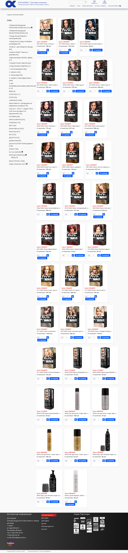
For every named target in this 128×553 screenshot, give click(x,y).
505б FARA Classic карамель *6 (72, 167)
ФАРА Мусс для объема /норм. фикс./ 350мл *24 (109, 454)
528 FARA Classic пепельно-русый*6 (73, 331)
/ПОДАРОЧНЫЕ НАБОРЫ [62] (20, 63)
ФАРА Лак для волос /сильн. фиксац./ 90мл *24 (80, 454)
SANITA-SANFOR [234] (17, 119)
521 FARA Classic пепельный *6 (47, 331)
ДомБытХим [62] (15, 141)
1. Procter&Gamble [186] (17, 69)
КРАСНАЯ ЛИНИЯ (18, 15)
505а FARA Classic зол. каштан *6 (48, 167)
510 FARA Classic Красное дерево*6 (100, 249)
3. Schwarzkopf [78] (15, 75)
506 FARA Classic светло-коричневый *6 (99, 167)
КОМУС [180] (13, 149)
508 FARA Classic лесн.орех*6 (102, 208)
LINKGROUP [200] (15, 100)
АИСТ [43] (12, 125)
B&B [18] (12, 91)
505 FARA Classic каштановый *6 (96, 126)
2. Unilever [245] (14, 72)
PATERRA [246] (14, 116)
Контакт (44, 529)
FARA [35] (14, 157)
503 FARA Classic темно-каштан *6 (100, 85)
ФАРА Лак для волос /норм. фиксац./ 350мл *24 (81, 413)
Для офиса (45, 521)
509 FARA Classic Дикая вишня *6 (48, 249)
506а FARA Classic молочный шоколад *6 (50, 208)
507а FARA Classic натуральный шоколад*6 (79, 208)
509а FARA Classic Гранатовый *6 (73, 249)
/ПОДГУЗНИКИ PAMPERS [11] (20, 66)
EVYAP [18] (13, 97)
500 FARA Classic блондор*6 (46, 44)
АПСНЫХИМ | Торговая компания (32, 2)
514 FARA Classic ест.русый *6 (72, 290)
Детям (43, 523)
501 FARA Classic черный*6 (68, 44)
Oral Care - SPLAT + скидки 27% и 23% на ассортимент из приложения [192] (21, 111)
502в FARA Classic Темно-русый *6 (74, 85)
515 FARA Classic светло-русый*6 (96, 290)
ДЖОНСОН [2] (14, 137)
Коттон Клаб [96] (15, 152)
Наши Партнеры (87, 6)
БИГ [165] (12, 134)
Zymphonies (47, 551)
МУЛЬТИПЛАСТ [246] (17, 161)
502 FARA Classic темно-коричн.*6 (48, 85)
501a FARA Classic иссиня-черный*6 (92, 44)
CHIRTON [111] (14, 94)
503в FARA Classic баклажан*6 (47, 126)
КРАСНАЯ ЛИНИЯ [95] (17, 155)
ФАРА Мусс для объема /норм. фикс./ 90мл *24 (53, 495)
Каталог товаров (100, 6)
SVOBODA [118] (14, 122)
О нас (78, 6)
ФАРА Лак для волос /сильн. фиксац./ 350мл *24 (53, 454)
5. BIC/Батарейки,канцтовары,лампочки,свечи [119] (23, 85)
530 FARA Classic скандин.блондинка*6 (101, 331)
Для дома (44, 518)
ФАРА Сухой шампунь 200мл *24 (76, 495)
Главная (72, 6)
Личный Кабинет (47, 515)
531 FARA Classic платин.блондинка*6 (49, 372)
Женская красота (47, 526)
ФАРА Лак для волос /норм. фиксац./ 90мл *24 (108, 413)
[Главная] (11, 7)
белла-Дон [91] (14, 131)
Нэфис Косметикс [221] (17, 164)
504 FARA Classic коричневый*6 (71, 126)
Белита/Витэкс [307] (16, 128)
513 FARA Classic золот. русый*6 (48, 290)
